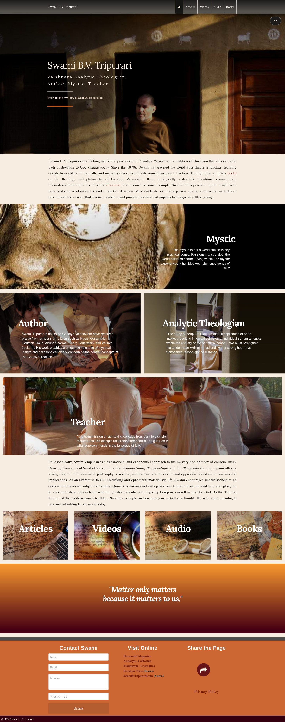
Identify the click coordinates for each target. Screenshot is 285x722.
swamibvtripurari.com (138, 675)
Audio (217, 7)
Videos (204, 7)
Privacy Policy (206, 691)
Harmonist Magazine (137, 656)
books (232, 172)
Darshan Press (133, 671)
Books (230, 7)
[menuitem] (179, 7)
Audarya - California (137, 660)
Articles (190, 7)
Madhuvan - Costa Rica (139, 666)
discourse (113, 185)
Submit (78, 708)
